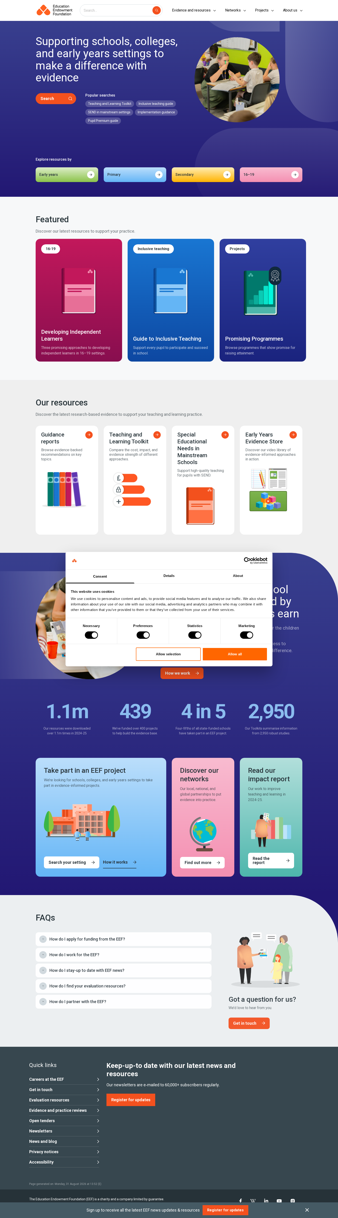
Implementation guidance (156, 112)
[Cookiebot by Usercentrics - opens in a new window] (247, 560)
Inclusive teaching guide (156, 104)
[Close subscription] (307, 1210)
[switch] (143, 635)
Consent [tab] (100, 576)
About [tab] (238, 576)
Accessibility (41, 1162)
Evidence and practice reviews (58, 1110)
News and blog (43, 1141)
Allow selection (168, 654)
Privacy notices (43, 1151)
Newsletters (40, 1131)
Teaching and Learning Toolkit (109, 104)
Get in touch (40, 1089)
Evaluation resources (49, 1100)
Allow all (235, 654)
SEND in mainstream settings (109, 112)
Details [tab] (169, 576)
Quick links (43, 1065)
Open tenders (42, 1120)
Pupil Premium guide (103, 121)
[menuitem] (240, 1201)
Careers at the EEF (46, 1079)
